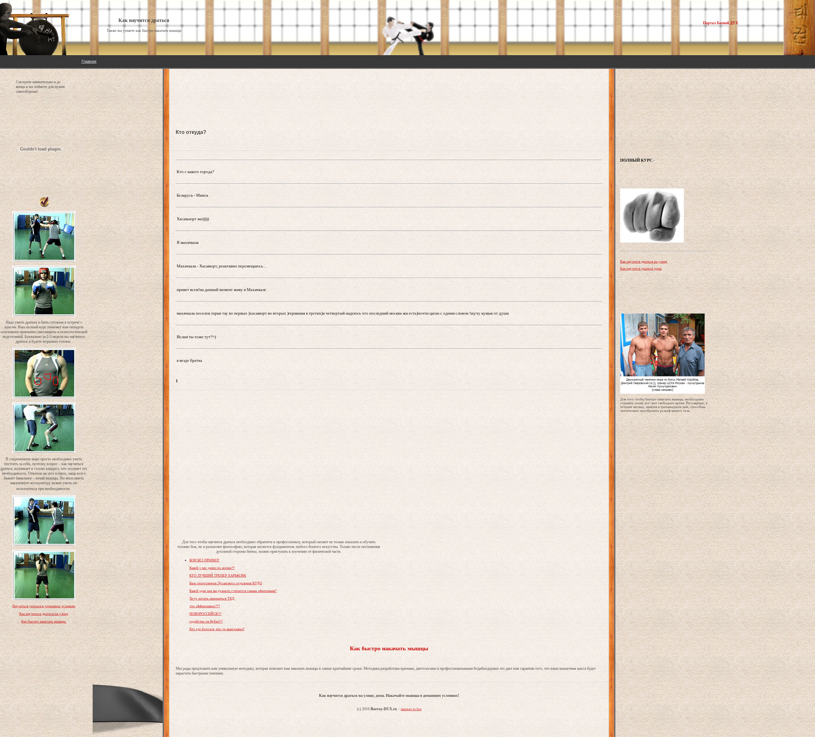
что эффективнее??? (204, 606)
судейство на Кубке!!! (206, 621)
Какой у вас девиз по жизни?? (212, 568)
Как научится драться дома (641, 268)
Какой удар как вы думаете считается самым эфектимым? (233, 591)
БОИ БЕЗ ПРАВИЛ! (204, 560)
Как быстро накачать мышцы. (43, 621)
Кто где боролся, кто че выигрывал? (216, 629)
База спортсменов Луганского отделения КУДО (225, 583)
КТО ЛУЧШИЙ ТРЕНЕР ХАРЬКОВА (217, 575)
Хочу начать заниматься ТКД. (212, 598)
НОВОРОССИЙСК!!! (205, 614)
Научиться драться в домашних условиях (43, 606)
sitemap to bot (411, 709)
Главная (89, 61)
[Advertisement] (227, 89)
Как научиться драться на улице (43, 614)
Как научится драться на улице (643, 261)
